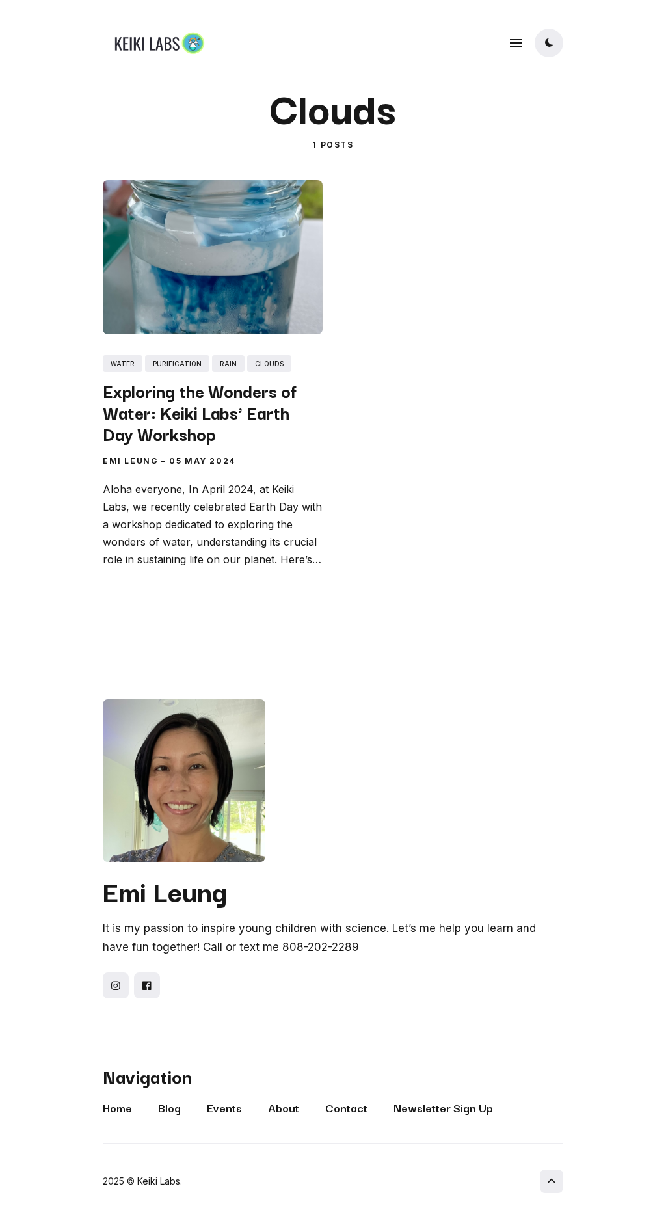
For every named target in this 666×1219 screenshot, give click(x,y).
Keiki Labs (158, 1180)
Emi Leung (130, 460)
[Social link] (116, 985)
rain (228, 363)
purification (177, 363)
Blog (169, 1107)
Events (224, 1107)
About (283, 1107)
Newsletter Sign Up (443, 1107)
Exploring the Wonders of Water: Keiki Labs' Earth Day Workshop (200, 411)
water (123, 363)
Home (117, 1107)
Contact (346, 1107)
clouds (269, 363)
